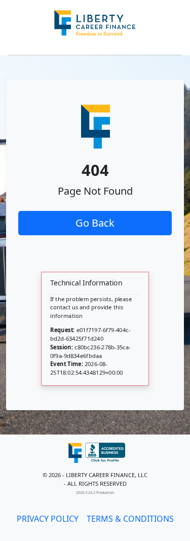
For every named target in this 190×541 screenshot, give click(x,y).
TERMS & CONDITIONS (130, 518)
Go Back (95, 223)
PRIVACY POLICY (48, 518)
